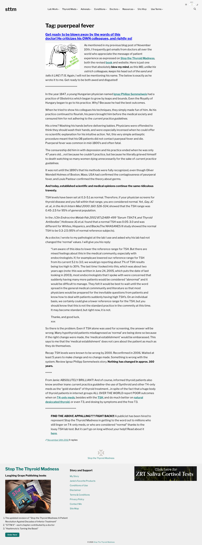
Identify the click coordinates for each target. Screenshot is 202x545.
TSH (100, 397)
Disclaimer (75, 490)
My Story (74, 476)
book (109, 62)
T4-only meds (66, 397)
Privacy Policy (77, 499)
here (54, 433)
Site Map (142, 9)
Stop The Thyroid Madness (104, 542)
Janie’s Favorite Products (82, 481)
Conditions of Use (79, 485)
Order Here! (12, 535)
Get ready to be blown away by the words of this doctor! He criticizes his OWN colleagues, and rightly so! (88, 36)
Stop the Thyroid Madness (137, 58)
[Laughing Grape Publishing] (28, 512)
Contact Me (76, 504)
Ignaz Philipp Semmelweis (130, 94)
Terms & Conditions (80, 494)
